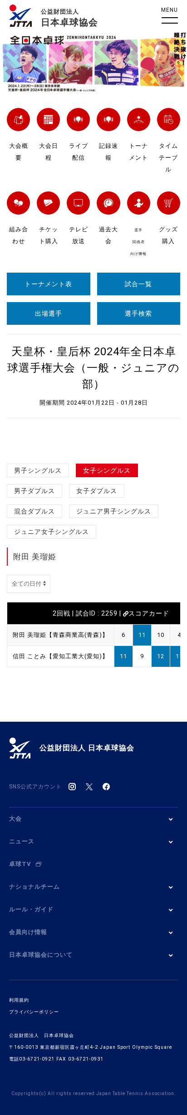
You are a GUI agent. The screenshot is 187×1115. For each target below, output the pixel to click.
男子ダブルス (34, 490)
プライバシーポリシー (34, 1011)
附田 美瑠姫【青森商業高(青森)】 (60, 634)
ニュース (21, 841)
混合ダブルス (34, 511)
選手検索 (138, 313)
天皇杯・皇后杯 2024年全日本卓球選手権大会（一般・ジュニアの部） (93, 368)
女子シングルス (107, 470)
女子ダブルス (96, 490)
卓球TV (20, 864)
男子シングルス (38, 470)
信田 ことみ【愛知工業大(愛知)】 (60, 656)
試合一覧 (138, 284)
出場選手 (48, 313)
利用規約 (19, 1000)
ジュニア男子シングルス (113, 511)
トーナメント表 (48, 284)
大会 (15, 818)
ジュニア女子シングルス (51, 531)
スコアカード (148, 613)
